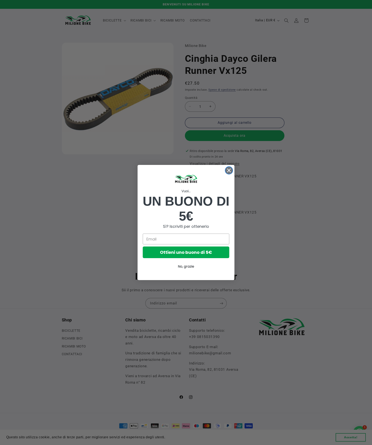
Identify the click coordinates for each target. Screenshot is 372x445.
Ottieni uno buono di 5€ (186, 252)
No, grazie (186, 266)
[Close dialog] (229, 170)
